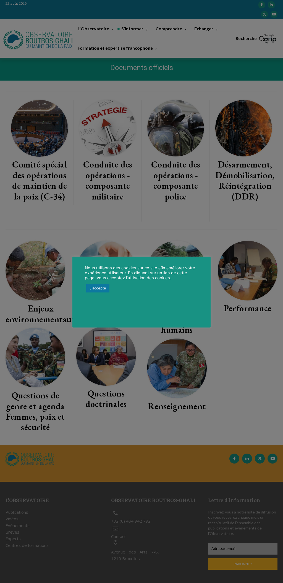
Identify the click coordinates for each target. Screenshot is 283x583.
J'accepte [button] (98, 288)
